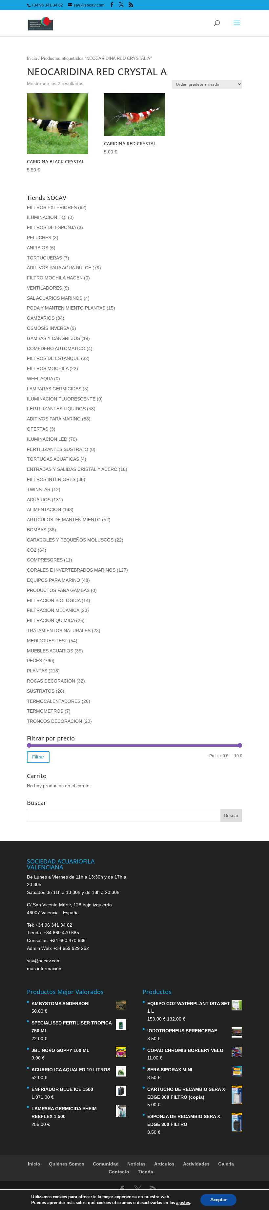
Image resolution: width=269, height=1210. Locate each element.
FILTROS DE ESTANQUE (53, 358)
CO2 (31, 550)
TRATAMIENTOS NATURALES (59, 630)
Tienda (145, 1171)
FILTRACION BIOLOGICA (53, 600)
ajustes (183, 1203)
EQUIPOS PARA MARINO (53, 580)
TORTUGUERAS (44, 257)
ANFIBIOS (37, 247)
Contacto (119, 1171)
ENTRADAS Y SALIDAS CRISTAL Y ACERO (72, 469)
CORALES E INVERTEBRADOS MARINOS (71, 570)
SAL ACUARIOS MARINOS (54, 298)
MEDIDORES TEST (47, 640)
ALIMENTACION (44, 509)
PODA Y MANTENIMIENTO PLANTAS (66, 308)
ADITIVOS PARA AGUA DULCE (59, 267)
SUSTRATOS (40, 691)
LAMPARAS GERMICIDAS (54, 388)
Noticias (136, 1163)
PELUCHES (39, 237)
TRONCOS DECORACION (54, 721)
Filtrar (38, 756)
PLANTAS (37, 670)
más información (44, 968)
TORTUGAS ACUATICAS (53, 459)
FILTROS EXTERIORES (52, 207)
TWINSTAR (39, 489)
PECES (34, 660)
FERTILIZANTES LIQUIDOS (56, 408)
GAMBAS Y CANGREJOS (53, 338)
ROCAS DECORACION (51, 681)
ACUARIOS (39, 499)
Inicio (32, 58)
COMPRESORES (45, 559)
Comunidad (106, 1163)
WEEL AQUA (40, 378)
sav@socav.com (44, 960)
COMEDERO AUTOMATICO (56, 348)
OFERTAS (37, 429)
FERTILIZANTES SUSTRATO (57, 449)
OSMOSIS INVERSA (48, 328)
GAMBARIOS (40, 318)
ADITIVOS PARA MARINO (54, 418)
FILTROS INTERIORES (51, 479)
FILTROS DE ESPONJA (51, 227)
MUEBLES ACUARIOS (50, 650)
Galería (226, 1163)
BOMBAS (36, 529)
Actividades (196, 1163)
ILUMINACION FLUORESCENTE (61, 398)
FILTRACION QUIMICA (51, 620)
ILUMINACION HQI (47, 217)
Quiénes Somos (66, 1163)
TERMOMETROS (45, 711)
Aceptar (218, 1200)
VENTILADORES (44, 288)
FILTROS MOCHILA (47, 368)
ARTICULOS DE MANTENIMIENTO (64, 519)
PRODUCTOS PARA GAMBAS (58, 590)
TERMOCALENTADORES (53, 701)
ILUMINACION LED (47, 439)
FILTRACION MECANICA (53, 610)
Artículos (164, 1163)
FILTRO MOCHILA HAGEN (55, 277)
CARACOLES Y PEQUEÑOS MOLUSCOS (70, 540)
